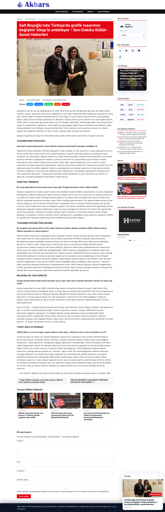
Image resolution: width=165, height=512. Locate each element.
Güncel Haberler (61, 11)
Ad (19, 462)
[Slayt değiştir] (128, 240)
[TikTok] (120, 57)
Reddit (57, 104)
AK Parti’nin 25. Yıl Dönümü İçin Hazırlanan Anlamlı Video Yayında (130, 148)
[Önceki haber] (138, 72)
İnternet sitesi (22, 479)
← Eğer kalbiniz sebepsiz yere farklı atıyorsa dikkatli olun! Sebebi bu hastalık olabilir (40, 381)
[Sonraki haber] (143, 72)
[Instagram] (132, 50)
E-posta (21, 471)
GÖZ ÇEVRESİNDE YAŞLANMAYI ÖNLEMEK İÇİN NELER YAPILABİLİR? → (89, 381)
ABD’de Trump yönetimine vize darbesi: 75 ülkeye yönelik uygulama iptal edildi (132, 133)
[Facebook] (120, 50)
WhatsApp (48, 104)
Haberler (20, 19)
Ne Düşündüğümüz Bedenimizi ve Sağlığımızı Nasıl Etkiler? (131, 152)
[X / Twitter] (126, 50)
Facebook (39, 104)
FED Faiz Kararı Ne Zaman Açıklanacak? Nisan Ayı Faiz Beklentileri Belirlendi (132, 138)
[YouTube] (139, 50)
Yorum (20, 441)
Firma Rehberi (77, 11)
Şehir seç (124, 30)
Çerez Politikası (104, 11)
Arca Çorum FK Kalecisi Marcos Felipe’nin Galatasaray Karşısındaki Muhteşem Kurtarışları (131, 143)
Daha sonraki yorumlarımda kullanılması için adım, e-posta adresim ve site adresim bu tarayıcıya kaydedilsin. (63, 491)
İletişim (90, 11)
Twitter (30, 104)
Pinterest (66, 104)
